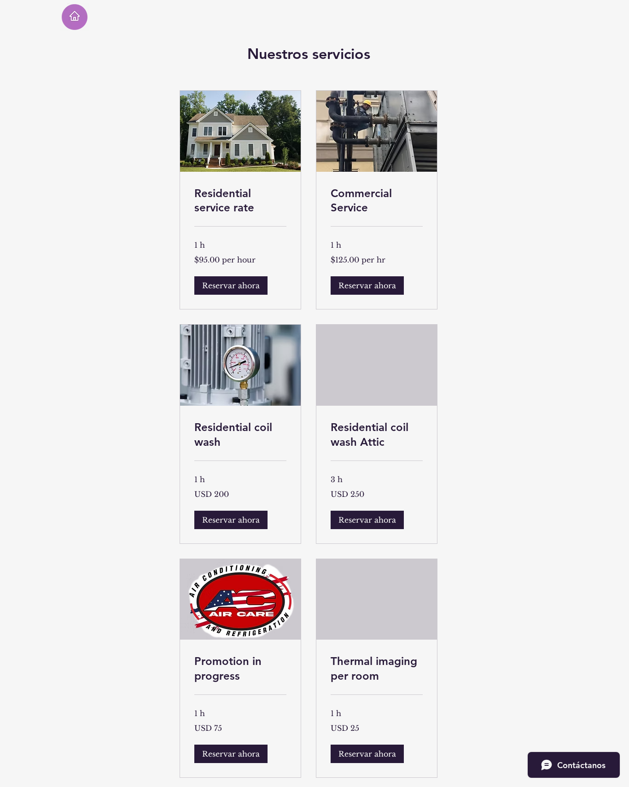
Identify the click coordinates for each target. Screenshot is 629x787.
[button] (231, 285)
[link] (240, 201)
